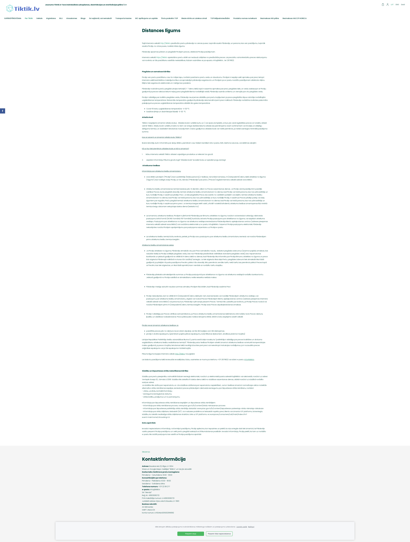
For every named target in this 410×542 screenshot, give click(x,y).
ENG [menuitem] (397, 4)
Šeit (125, 5)
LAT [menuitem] (392, 4)
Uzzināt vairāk (241, 527)
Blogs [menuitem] (83, 18)
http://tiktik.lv (165, 43)
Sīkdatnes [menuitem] (146, 452)
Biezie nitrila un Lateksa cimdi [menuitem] (194, 18)
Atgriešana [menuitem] (51, 18)
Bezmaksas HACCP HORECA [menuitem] (295, 18)
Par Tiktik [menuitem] (29, 18)
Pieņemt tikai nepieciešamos (219, 534)
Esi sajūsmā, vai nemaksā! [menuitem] (100, 18)
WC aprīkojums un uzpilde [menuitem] (146, 18)
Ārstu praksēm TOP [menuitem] (169, 18)
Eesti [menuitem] (403, 4)
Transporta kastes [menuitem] (123, 18)
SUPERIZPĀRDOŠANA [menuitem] (12, 18)
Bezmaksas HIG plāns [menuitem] (269, 18)
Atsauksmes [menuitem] (71, 18)
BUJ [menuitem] (61, 18)
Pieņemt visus (190, 534)
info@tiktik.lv (249, 359)
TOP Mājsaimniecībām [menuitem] (220, 18)
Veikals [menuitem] (39, 18)
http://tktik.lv (180, 354)
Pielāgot (251, 527)
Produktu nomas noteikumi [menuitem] (245, 18)
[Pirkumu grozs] (382, 4)
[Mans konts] (387, 4)
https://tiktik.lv (161, 57)
